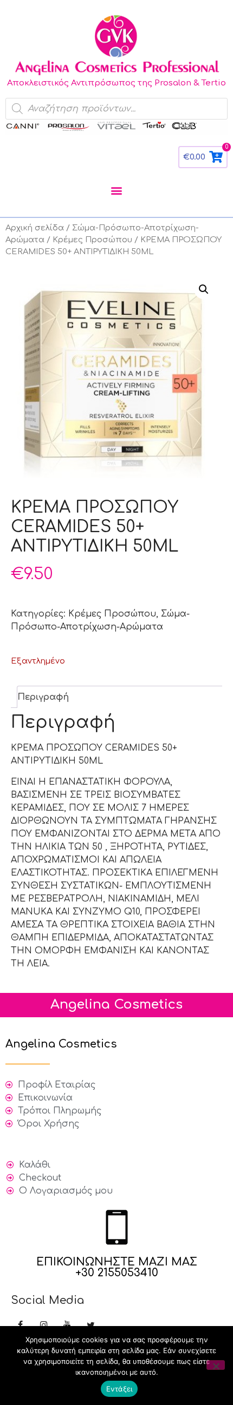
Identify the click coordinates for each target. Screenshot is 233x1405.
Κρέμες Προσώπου (92, 239)
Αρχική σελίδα (34, 227)
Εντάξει (119, 1388)
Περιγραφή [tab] (43, 697)
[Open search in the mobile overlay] (116, 109)
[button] (117, 191)
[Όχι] (215, 1365)
